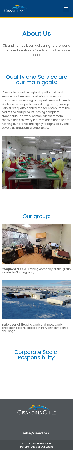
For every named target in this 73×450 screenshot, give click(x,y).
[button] (66, 9)
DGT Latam (47, 446)
